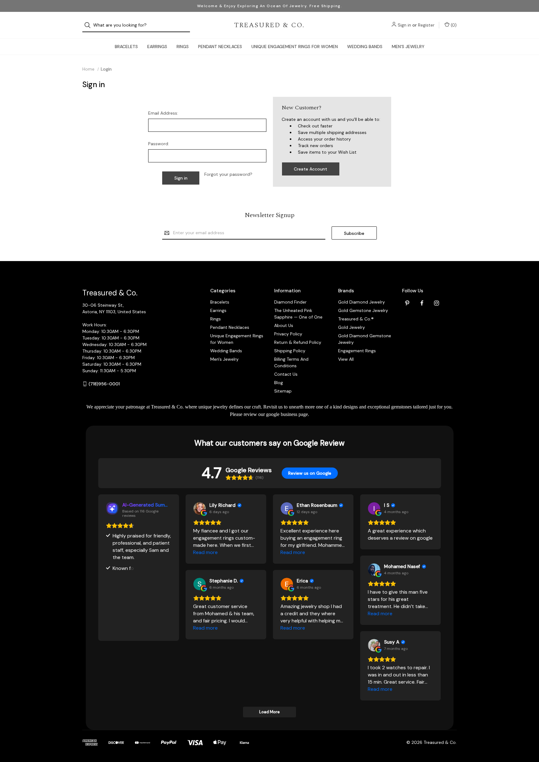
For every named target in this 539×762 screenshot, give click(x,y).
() (453, 25)
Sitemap (283, 391)
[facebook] (422, 303)
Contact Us (286, 374)
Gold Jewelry (351, 327)
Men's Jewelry (408, 46)
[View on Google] (199, 508)
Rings (183, 46)
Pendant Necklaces (220, 46)
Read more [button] (205, 552)
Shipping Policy (289, 351)
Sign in (404, 25)
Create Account (310, 169)
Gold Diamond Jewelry (361, 302)
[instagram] (436, 303)
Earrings (157, 46)
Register (426, 25)
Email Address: (163, 113)
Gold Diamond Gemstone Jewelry (364, 339)
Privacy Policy (288, 334)
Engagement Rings (357, 351)
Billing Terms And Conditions (291, 362)
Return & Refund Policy (297, 342)
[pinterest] (407, 303)
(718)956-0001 (104, 384)
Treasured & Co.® (356, 319)
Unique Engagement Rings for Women (294, 46)
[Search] (89, 25)
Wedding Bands (364, 46)
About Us (283, 325)
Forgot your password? (228, 174)
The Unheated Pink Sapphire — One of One (298, 314)
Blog (278, 382)
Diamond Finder (290, 302)
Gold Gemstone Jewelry (363, 310)
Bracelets (126, 46)
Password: (158, 143)
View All (346, 359)
